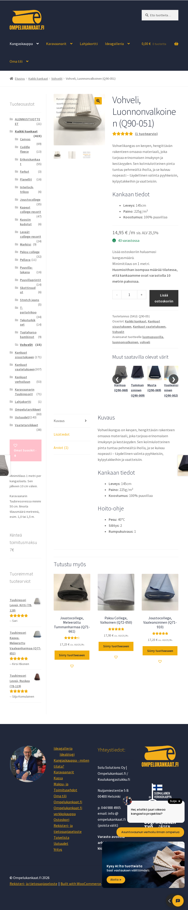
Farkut (24, 171)
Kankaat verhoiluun (22, 379)
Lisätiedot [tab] (62, 434)
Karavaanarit (56, 43)
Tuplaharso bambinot (28, 334)
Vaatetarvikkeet (26, 425)
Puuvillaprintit (30, 280)
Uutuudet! (22, 417)
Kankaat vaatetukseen (149, 326)
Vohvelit (56, 78)
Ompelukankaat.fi (68, 802)
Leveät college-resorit (30, 234)
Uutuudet (61, 843)
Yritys (58, 849)
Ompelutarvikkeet (28, 409)
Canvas (25, 139)
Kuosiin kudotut (26, 221)
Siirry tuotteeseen (72, 655)
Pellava (25, 260)
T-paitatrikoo (28, 310)
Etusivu (20, 78)
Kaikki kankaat (38, 78)
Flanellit (26, 179)
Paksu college (29, 252)
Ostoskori (61, 819)
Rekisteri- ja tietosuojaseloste (33, 883)
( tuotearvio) (146, 133)
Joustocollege (30, 199)
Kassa (58, 778)
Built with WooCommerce (81, 883)
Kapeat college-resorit (30, 209)
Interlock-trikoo (27, 189)
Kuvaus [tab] (59, 420)
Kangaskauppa (21, 43)
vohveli (145, 342)
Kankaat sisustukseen (24, 354)
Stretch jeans (29, 300)
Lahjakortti (89, 43)
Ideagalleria (114, 43)
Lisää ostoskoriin (164, 298)
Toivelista (61, 837)
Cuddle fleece (25, 149)
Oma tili (16, 61)
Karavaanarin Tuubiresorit (24, 391)
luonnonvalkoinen (125, 342)
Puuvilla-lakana (26, 269)
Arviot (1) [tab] (61, 447)
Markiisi (25, 244)
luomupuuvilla (152, 337)
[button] (98, 100)
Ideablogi (67, 754)
